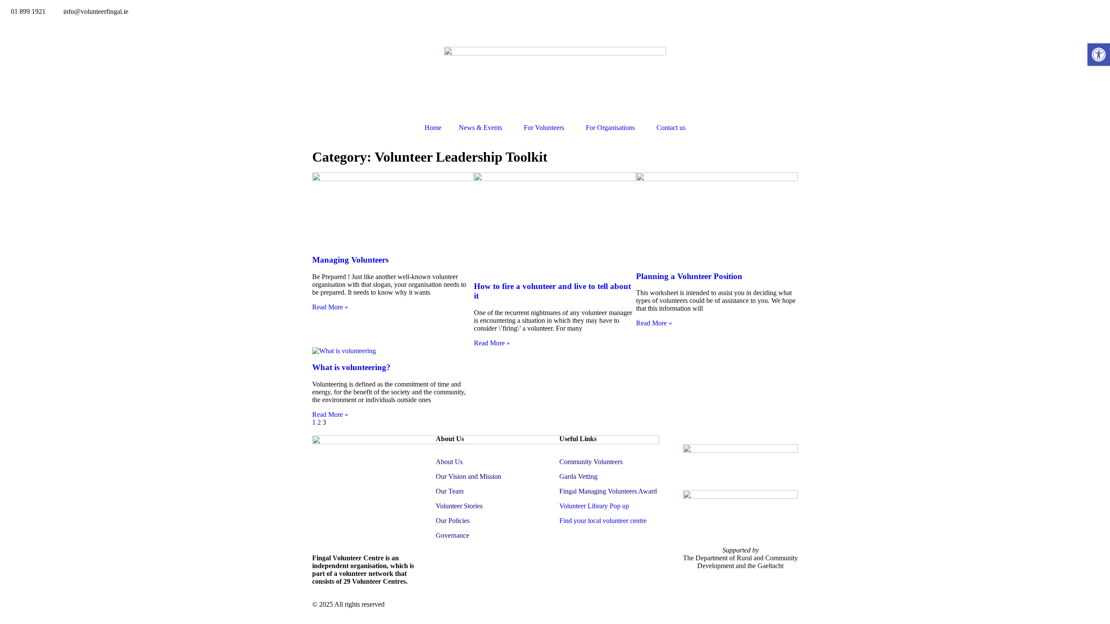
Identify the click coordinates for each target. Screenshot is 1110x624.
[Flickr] (34, 26)
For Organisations (610, 127)
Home (432, 127)
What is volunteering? (351, 367)
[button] (1098, 54)
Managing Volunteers (350, 259)
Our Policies (453, 520)
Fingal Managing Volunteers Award (608, 491)
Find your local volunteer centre (602, 520)
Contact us (671, 127)
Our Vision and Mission (468, 476)
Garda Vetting (578, 476)
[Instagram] (58, 26)
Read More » (330, 307)
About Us (449, 461)
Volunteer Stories (459, 506)
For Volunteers (544, 127)
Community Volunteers (591, 461)
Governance (452, 535)
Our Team (450, 491)
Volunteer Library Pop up (594, 506)
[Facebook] (11, 26)
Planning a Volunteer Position (689, 276)
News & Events (480, 127)
